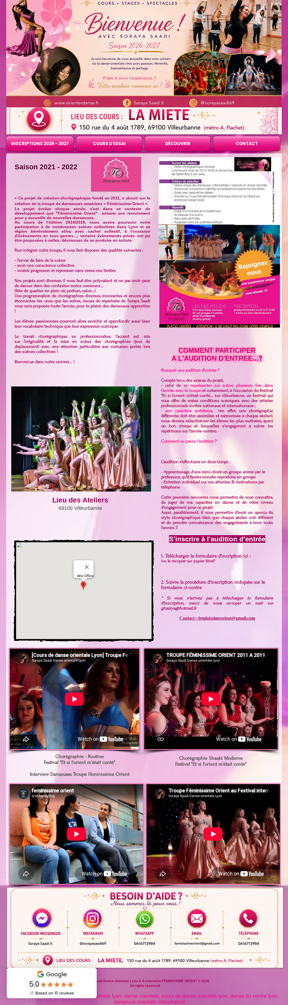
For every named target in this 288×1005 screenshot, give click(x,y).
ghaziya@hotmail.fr (178, 608)
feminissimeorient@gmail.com (226, 618)
